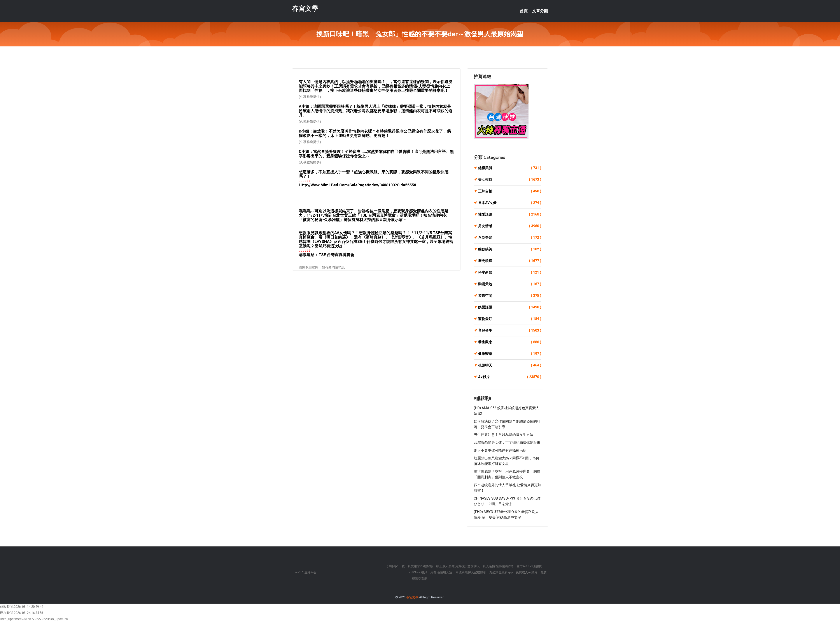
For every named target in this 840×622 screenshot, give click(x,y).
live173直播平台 (306, 572)
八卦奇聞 (509, 237)
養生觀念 (509, 342)
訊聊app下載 (396, 566)
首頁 (524, 11)
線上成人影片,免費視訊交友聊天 (458, 566)
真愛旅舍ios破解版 (420, 566)
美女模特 (509, 179)
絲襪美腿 (509, 168)
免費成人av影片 (526, 572)
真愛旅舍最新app (501, 572)
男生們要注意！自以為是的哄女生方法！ (505, 435)
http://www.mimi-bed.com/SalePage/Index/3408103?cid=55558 (357, 185)
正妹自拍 (509, 191)
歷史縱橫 (509, 261)
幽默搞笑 (509, 249)
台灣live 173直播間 (529, 566)
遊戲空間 (509, 295)
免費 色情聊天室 (441, 572)
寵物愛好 (509, 319)
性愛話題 (509, 214)
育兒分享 (509, 330)
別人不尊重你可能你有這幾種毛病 (500, 450)
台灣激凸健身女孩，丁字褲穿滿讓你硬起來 (507, 442)
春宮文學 (305, 8)
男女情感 (509, 226)
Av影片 (509, 377)
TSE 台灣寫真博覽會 (336, 254)
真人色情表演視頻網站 (498, 566)
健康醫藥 (509, 354)
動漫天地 (509, 284)
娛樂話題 (509, 307)
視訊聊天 (509, 365)
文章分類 (540, 11)
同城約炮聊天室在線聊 (470, 572)
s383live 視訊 (418, 572)
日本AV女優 (509, 203)
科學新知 (509, 272)
